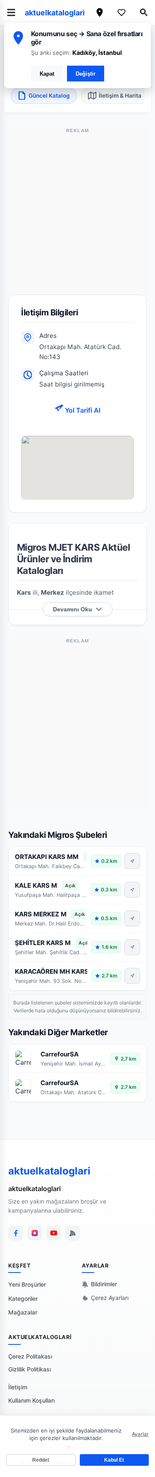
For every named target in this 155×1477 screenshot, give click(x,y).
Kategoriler (23, 1298)
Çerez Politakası (30, 1356)
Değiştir (85, 74)
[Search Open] (144, 12)
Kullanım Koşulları (31, 1400)
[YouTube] (53, 1233)
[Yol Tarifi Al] (132, 861)
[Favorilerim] (121, 12)
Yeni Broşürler (27, 1284)
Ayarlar (140, 1434)
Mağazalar (22, 1312)
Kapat (47, 74)
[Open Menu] (11, 12)
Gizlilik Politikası (29, 1369)
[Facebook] (15, 1233)
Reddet (40, 1460)
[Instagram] (34, 1233)
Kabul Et (114, 1460)
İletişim (17, 1387)
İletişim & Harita (120, 95)
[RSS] (72, 1233)
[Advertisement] (77, 217)
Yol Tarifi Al (81, 410)
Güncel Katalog (49, 95)
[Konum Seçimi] (99, 12)
